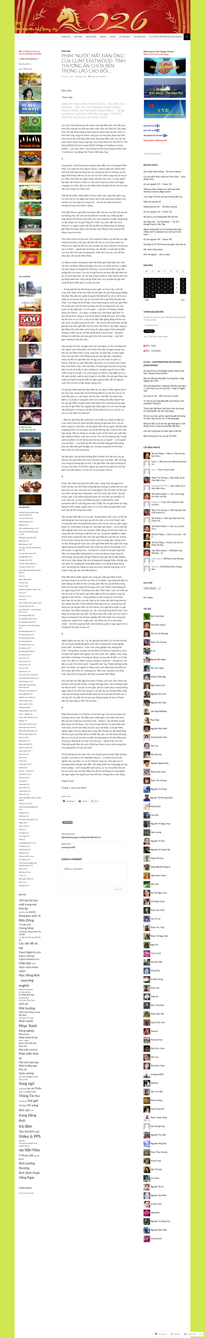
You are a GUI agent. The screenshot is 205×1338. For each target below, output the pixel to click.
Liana (154, 462)
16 (146, 288)
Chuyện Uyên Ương (26, 563)
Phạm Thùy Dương (158, 1152)
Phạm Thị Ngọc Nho (159, 936)
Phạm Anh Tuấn (157, 910)
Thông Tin (22, 803)
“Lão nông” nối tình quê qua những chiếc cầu (163, 197)
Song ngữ (22, 764)
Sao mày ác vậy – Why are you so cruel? (161, 396)
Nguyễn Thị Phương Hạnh (161, 798)
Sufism (21, 767)
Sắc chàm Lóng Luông (153, 250)
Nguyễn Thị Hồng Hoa (160, 1221)
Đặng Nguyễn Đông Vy (160, 867)
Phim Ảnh (65, 51)
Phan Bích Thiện (157, 1066)
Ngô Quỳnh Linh (157, 685)
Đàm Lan (154, 1057)
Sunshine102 (156, 1239)
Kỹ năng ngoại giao (26, 631)
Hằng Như (155, 1213)
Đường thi (22, 885)
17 (153, 288)
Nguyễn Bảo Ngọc (158, 660)
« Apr (146, 300)
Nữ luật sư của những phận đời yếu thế (161, 217)
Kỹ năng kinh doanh (26, 619)
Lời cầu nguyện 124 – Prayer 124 (158, 212)
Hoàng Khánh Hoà (158, 737)
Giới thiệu (78, 37)
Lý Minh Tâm (156, 1204)
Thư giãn (22, 833)
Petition (22, 721)
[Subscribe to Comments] (144, 351)
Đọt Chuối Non (157, 616)
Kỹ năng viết (23, 655)
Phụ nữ (21, 737)
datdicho (154, 1083)
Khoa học (22, 658)
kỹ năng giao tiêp (24, 992)
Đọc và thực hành (166, 470)
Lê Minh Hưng (156, 979)
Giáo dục (22, 596)
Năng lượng (23, 707)
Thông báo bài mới (153, 312)
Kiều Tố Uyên (156, 1170)
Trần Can (154, 746)
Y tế (20, 875)
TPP (20, 839)
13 (171, 284)
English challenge (27, 956)
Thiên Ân (154, 997)
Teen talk (22, 788)
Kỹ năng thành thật (26, 651)
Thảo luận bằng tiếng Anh (28, 807)
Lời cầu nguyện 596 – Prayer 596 (158, 239)
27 (171, 292)
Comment (118, 889)
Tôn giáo (22, 781)
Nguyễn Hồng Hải (158, 1144)
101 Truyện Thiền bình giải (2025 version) (165, 37)
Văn (20, 869)
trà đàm (21, 846)
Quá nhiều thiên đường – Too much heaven (162, 172)
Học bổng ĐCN (139, 37)
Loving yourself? (68, 846)
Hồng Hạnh (155, 807)
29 (183, 292)
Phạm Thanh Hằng (158, 1118)
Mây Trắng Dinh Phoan (27, 678)
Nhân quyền (23, 701)
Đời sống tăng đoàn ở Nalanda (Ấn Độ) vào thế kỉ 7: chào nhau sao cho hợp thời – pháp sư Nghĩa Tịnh (165, 388)
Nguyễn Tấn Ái (156, 1187)
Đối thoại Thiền (24, 879)
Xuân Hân (154, 988)
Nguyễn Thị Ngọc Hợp (160, 824)
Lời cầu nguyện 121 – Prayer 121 (158, 184)
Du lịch (21, 586)
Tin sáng (32, 1105)
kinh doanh (29, 989)
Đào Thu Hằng (156, 668)
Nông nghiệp (23, 694)
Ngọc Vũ (154, 945)
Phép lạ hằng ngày (25, 734)
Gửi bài (112, 37)
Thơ (20, 829)
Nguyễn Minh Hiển (158, 729)
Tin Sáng (22, 836)
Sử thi (21, 757)
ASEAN (21, 525)
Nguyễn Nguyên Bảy (159, 763)
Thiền (21, 823)
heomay (154, 1031)
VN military (23, 859)
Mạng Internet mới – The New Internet (160, 207)
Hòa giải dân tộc (25, 606)
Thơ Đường (23, 1101)
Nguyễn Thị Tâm (157, 841)
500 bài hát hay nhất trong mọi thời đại (28, 904)
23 (146, 292)
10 (153, 284)
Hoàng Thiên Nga (158, 677)
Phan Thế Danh (157, 1005)
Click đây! (149, 331)
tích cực (34, 1131)
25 (159, 292)
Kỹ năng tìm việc (25, 645)
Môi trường (23, 681)
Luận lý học (23, 671)
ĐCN (20, 882)
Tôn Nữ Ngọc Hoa (158, 893)
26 (165, 292)
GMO (21, 599)
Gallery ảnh (91, 37)
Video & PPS (23, 856)
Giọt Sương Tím (157, 1109)
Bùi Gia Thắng (158, 454)
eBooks (103, 37)
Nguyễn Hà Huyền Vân (160, 850)
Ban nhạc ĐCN (26, 64)
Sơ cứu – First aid (25, 771)
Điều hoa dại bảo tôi (152, 202)
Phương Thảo (156, 1040)
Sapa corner (23, 751)
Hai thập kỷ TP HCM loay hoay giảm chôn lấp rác (165, 245)
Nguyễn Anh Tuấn (158, 703)
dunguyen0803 (157, 1074)
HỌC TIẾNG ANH (25, 69)
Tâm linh (22, 778)
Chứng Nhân (23, 557)
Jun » (183, 300)
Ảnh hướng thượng (26, 528)
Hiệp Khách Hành (158, 876)
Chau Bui (154, 815)
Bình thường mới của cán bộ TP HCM (160, 436)
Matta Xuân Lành (158, 772)
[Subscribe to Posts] (144, 346)
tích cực (24, 1110)
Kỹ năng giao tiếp (25, 615)
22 (183, 288)
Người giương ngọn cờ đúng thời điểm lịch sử (81, 835)
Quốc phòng (23, 744)
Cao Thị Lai (155, 919)
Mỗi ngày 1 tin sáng (26, 691)
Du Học (22, 583)
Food (21, 593)
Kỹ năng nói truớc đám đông (29, 625)
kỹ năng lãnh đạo (26, 995)
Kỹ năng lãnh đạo (25, 622)
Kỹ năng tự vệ (24, 648)
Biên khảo (22, 541)
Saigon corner (24, 747)
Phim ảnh (23, 1046)
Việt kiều (22, 853)
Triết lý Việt (23, 849)
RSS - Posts (151, 346)
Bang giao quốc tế (25, 537)
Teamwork (22, 784)
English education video (27, 589)
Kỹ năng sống (24, 641)
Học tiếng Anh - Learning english (29, 980)
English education (27, 959)
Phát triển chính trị (25, 724)
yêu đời (28, 1155)
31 (153, 296)
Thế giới (22, 813)
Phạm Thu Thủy (157, 928)
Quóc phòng (26, 1073)
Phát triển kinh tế (25, 727)
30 (146, 296)
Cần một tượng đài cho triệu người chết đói (162, 431)
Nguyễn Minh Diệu (158, 1230)
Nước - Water (24, 1040)
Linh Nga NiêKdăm (158, 711)
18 (159, 288)
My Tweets (148, 598)
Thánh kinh (23, 791)
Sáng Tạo (22, 754)
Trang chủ (65, 37)
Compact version (25, 567)
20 (171, 288)
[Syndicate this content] (144, 362)
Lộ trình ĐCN (124, 37)
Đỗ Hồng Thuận (157, 902)
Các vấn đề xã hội (25, 553)
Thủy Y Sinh (155, 953)
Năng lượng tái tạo (25, 711)
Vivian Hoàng (156, 1100)
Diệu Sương (155, 832)
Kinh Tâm (154, 884)
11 (159, 284)
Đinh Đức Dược (157, 1049)
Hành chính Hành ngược (28, 603)
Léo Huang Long (157, 1126)
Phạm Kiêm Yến (157, 1014)
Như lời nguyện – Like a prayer (157, 255)
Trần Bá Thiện (156, 962)
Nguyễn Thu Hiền (158, 1135)
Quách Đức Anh (157, 1023)
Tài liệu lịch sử (24, 774)
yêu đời (36, 1156)
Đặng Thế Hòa (156, 858)
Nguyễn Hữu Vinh (158, 694)
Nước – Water (24, 714)
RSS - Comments (153, 351)
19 (165, 288)
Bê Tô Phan (156, 518)
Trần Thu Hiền (156, 1092)
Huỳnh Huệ (155, 1161)
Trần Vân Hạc (156, 755)
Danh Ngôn (23, 579)
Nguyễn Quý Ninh (158, 1195)
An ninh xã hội (24, 518)
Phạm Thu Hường (158, 781)
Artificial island (24, 522)
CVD (20, 576)
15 (183, 284)
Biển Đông (23, 544)
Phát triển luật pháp (26, 731)
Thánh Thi (22, 794)
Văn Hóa (22, 872)
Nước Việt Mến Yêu (26, 717)
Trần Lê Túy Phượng (159, 634)
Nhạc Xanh (23, 704)
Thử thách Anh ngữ (26, 819)
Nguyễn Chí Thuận (158, 789)
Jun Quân (154, 1178)
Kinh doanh (23, 661)
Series (21, 761)
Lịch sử (21, 668)
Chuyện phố (23, 560)
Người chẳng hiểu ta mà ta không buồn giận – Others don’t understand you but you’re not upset (163, 232)
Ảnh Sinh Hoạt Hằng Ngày (28, 532)
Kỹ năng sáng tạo (25, 638)
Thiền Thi (22, 826)
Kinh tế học (23, 665)
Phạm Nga (82, 77)
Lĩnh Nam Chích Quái (27, 675)
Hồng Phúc (155, 971)
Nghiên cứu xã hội (25, 697)
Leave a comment (98, 77)
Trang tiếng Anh (24, 843)
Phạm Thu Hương (159, 478)
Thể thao (22, 816)
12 (165, 284)
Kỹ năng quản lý (25, 634)
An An (152, 651)
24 (153, 292)
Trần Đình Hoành (159, 494)
